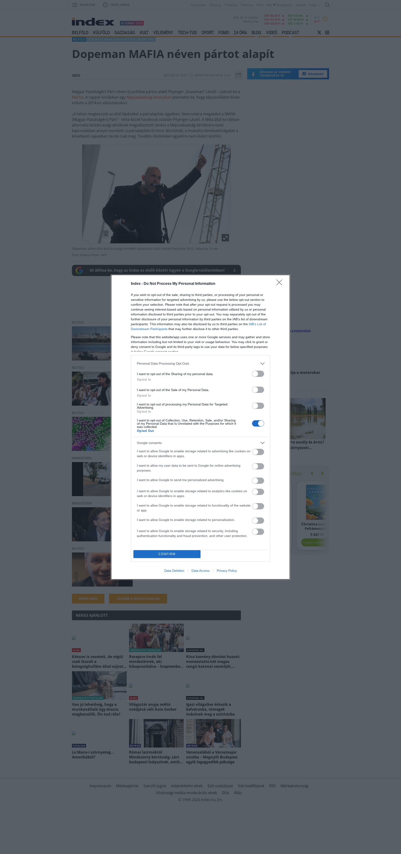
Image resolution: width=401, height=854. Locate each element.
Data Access (200, 570)
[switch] (258, 374)
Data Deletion (174, 570)
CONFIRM (167, 554)
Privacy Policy (227, 570)
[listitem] (200, 363)
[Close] (280, 283)
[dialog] (200, 427)
